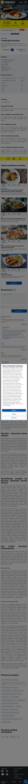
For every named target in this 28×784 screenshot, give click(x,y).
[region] (14, 392)
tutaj (9, 405)
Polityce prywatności (10, 403)
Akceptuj (14, 410)
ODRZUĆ (14, 414)
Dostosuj (14, 417)
